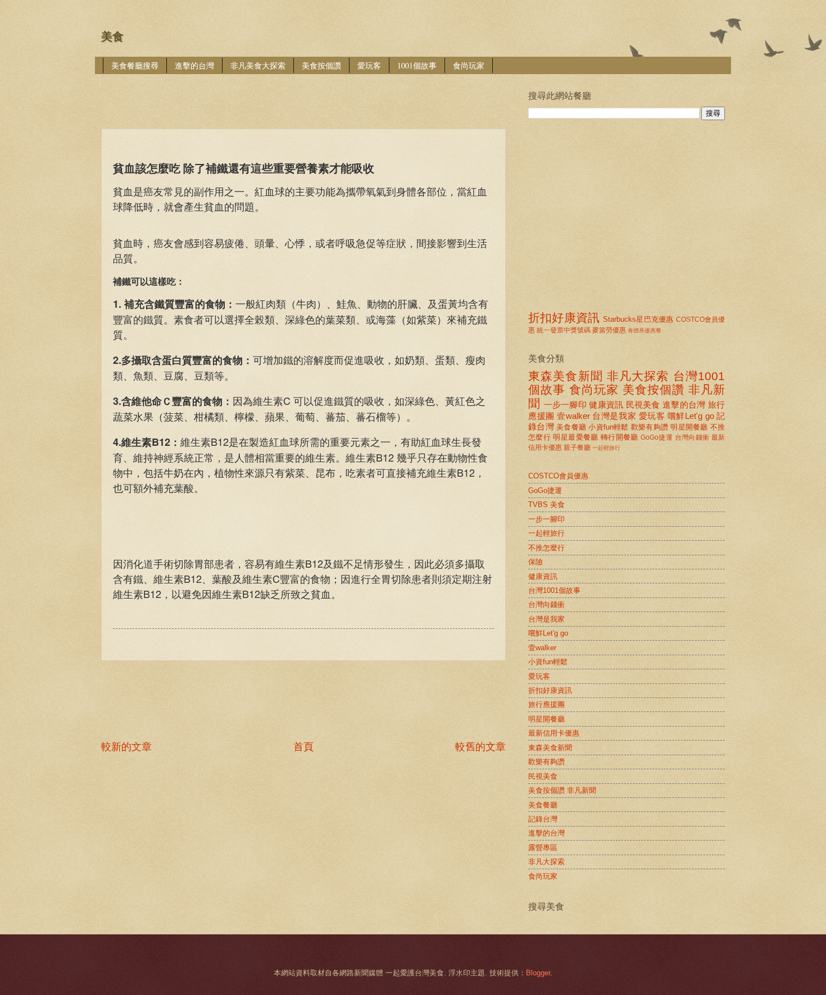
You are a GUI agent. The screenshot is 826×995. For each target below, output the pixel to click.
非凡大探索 (638, 375)
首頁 (303, 746)
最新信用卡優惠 (553, 733)
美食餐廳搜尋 (134, 65)
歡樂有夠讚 (649, 427)
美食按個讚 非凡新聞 (562, 790)
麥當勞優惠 (609, 330)
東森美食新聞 (565, 375)
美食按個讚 (321, 65)
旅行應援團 (546, 704)
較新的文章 (126, 746)
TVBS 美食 (546, 504)
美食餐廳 (571, 427)
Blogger (538, 973)
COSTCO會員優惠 (558, 476)
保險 (535, 562)
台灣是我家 (614, 416)
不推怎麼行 (546, 548)
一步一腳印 (565, 404)
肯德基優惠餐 (644, 330)
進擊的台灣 (194, 65)
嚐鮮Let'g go (691, 416)
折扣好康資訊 (564, 317)
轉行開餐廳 (619, 437)
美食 (112, 36)
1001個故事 (417, 65)
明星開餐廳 (688, 427)
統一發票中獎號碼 (564, 330)
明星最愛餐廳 (575, 437)
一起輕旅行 (606, 448)
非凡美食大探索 (257, 65)
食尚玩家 (468, 65)
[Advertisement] (305, 93)
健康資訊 (606, 404)
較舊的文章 (480, 746)
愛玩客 (369, 65)
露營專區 (542, 847)
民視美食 (643, 404)
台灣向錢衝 (692, 437)
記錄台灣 (542, 819)
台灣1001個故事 (554, 590)
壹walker (573, 416)
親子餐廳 (577, 447)
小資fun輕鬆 (608, 427)
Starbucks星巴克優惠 (638, 319)
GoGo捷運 (657, 437)
